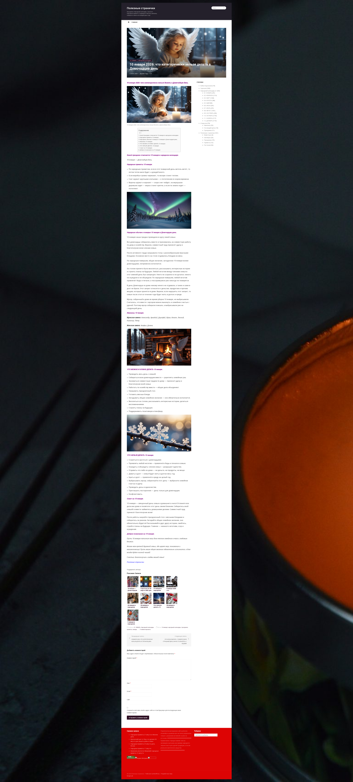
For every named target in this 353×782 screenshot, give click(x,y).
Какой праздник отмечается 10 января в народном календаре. (159, 135)
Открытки (203, 123)
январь (135, 629)
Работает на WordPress (153, 774)
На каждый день (209, 128)
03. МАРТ (207, 98)
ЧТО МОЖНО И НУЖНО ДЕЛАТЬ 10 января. (152, 143)
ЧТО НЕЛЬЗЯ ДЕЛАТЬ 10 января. (149, 146)
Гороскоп (203, 88)
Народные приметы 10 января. (149, 137)
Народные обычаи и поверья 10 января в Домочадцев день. (158, 139)
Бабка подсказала (206, 86)
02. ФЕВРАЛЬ (208, 95)
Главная (134, 22)
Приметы (207, 142)
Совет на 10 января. (146, 148)
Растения (207, 145)
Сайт (128, 699)
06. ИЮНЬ (207, 105)
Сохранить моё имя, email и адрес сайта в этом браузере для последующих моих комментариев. (154, 711)
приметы (129, 629)
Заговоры (207, 137)
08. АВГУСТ (207, 110)
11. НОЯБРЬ (208, 118)
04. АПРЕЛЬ (208, 100)
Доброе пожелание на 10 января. (150, 150)
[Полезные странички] (128, 22)
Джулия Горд (144, 73)
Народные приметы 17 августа (141, 748)
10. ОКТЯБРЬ (208, 116)
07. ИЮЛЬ (207, 108)
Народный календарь (144, 60)
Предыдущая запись (142, 638)
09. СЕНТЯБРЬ (209, 113)
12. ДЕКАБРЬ (208, 121)
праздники (184, 627)
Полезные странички (141, 8)
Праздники (208, 130)
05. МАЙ (206, 103)
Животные (207, 135)
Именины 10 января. (146, 141)
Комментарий (132, 658)
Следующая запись (175, 639)
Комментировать (145, 629)
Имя (129, 683)
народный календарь (174, 627)
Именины (207, 125)
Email (129, 691)
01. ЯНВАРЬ (133, 60)
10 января (165, 627)
